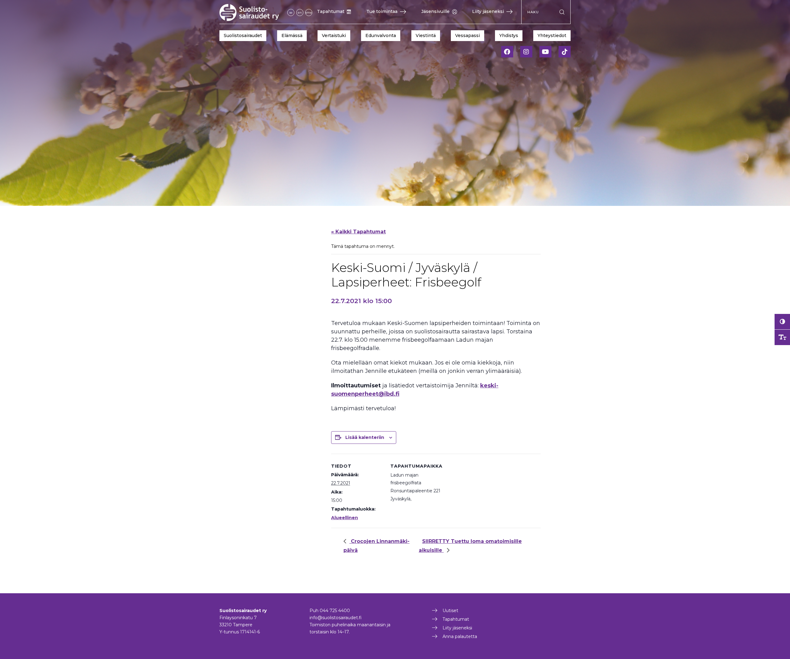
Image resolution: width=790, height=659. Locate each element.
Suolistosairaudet (243, 35)
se (291, 12)
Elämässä (291, 35)
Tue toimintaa (381, 11)
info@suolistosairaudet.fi (336, 617)
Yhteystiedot (552, 35)
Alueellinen (344, 517)
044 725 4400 (335, 610)
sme (309, 12)
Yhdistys (508, 35)
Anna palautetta (460, 636)
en (300, 12)
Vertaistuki (334, 35)
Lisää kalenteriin (364, 437)
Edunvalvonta (380, 35)
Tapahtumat (330, 11)
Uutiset (450, 610)
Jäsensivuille (435, 11)
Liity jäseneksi (488, 11)
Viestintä (426, 35)
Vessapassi (467, 35)
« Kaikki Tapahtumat (358, 232)
